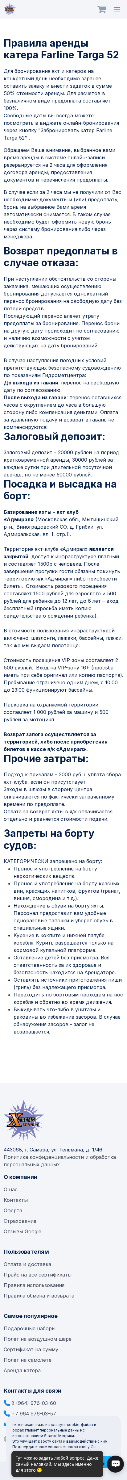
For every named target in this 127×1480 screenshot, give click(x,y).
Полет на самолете (27, 1360)
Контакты (16, 1200)
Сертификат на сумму (31, 1349)
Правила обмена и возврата (39, 1296)
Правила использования (34, 1285)
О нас (11, 1189)
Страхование (20, 1221)
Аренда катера (22, 1370)
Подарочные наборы (29, 1328)
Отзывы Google (22, 1231)
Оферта (13, 1210)
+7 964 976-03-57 (33, 1414)
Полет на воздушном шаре (38, 1339)
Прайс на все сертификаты (38, 1275)
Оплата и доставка (27, 1264)
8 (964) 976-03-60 (33, 1403)
